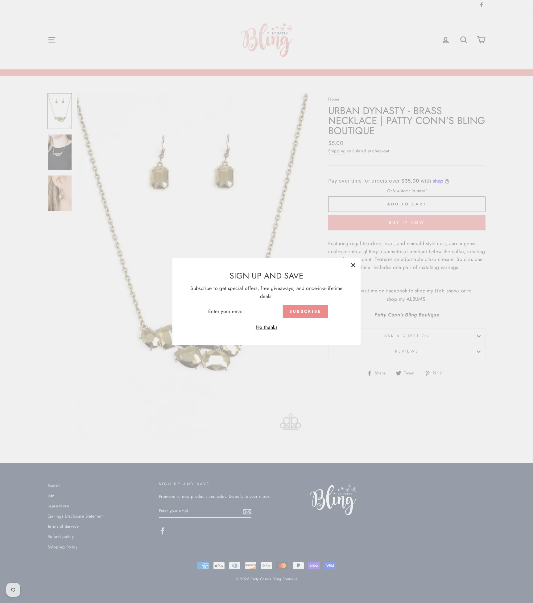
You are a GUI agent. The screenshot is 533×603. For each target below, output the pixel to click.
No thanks (267, 327)
